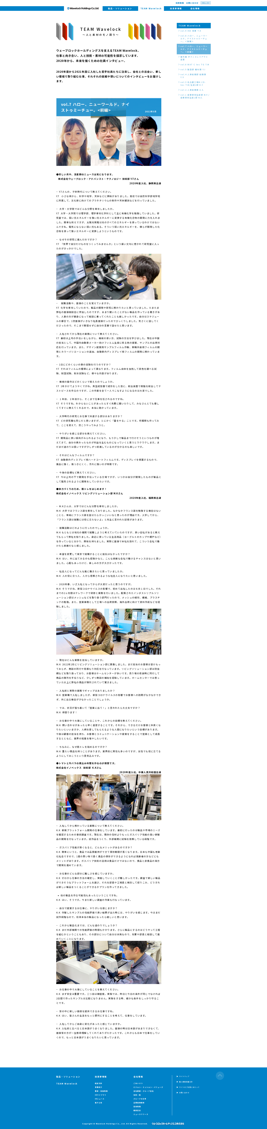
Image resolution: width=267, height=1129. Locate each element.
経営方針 (98, 1083)
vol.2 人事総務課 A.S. (192, 90)
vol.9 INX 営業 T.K (190, 30)
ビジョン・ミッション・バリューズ (148, 1087)
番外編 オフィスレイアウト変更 (194, 58)
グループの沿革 (140, 1099)
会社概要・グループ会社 (144, 1091)
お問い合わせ (192, 3)
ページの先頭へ (220, 1076)
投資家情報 (176, 8)
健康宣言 (137, 1110)
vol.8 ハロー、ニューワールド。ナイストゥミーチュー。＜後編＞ (194, 38)
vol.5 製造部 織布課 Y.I (193, 69)
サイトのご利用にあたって (189, 1087)
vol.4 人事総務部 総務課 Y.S (193, 75)
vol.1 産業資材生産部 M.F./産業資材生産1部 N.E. (195, 96)
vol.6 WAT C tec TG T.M (194, 64)
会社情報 (195, 8)
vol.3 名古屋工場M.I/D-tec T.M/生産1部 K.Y (193, 83)
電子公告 (98, 1102)
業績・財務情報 (101, 1091)
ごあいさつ (138, 1083)
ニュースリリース (141, 1114)
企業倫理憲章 (139, 1102)
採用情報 (180, 3)
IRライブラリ (100, 1095)
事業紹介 (98, 1087)
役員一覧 (137, 1095)
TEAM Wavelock (189, 25)
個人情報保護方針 (186, 1082)
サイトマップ (184, 1076)
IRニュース (99, 1099)
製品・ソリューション (120, 8)
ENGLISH (206, 3)
